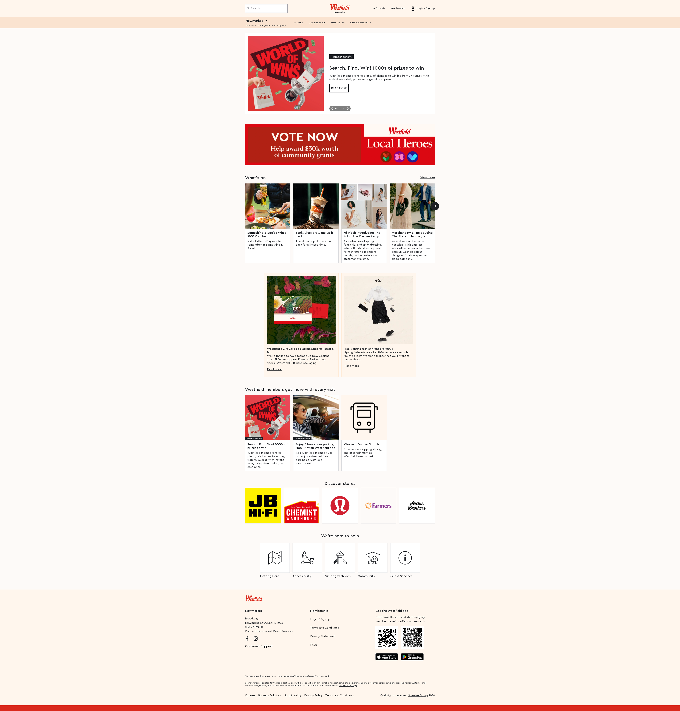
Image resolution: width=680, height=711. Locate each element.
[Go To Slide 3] (341, 108)
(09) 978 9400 (254, 627)
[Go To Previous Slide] (332, 108)
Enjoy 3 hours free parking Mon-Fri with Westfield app (315, 446)
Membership (398, 8)
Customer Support (259, 646)
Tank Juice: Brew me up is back (314, 234)
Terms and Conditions (324, 627)
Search (255, 8)
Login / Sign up (320, 619)
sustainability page (348, 685)
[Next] (435, 206)
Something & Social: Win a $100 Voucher (267, 234)
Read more (339, 88)
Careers (250, 695)
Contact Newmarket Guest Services (269, 631)
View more (427, 177)
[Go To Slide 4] (344, 108)
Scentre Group (418, 695)
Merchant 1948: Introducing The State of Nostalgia (412, 234)
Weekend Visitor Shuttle (361, 444)
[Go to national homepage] (254, 597)
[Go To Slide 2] (338, 108)
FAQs (313, 644)
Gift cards (379, 8)
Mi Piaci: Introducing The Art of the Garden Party (362, 234)
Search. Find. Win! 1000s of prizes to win (267, 446)
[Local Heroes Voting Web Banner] (340, 144)
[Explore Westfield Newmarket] (340, 8)
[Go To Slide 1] (335, 108)
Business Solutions (270, 695)
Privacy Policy (313, 695)
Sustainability (292, 695)
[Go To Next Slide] (348, 108)
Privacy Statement (322, 636)
